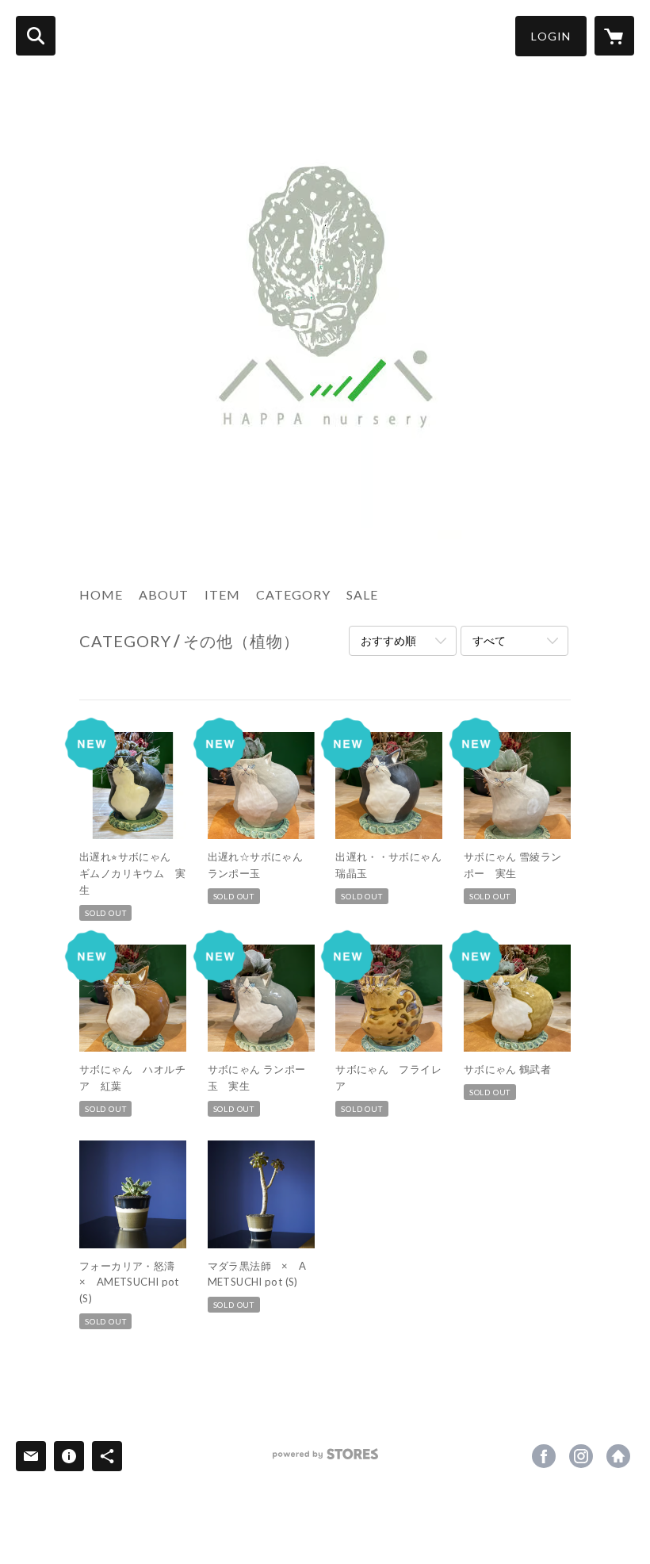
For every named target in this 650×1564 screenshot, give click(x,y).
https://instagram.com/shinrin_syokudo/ (581, 1456)
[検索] (35, 36)
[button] (551, 36)
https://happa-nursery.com (618, 1456)
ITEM (222, 594)
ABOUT (164, 594)
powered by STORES (325, 1459)
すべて (489, 640)
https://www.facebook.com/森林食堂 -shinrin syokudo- (544, 1456)
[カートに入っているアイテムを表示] (614, 36)
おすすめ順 (388, 640)
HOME (101, 594)
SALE (362, 594)
